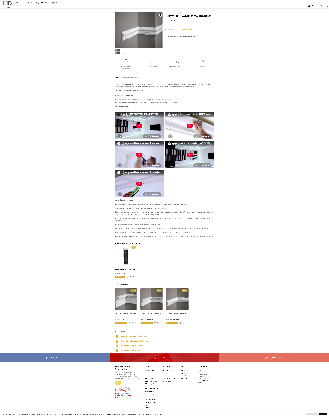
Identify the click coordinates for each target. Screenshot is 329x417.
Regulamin (165, 376)
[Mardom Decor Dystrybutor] (7, 4)
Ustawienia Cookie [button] (312, 414)
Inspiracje (29, 3)
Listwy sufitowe (149, 394)
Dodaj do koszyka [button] (120, 276)
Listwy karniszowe (150, 378)
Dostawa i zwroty (168, 370)
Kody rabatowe (167, 373)
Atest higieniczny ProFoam (131, 346)
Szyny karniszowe (150, 370)
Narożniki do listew (150, 399)
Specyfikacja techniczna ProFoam (134, 336)
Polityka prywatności (169, 378)
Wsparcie (44, 3)
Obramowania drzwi (150, 402)
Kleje (146, 405)
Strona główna (170, 13)
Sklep (22, 3)
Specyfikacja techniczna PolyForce (134, 341)
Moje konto (184, 370)
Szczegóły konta (185, 376)
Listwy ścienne (180, 13)
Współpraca (53, 3)
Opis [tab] (117, 77)
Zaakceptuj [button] (323, 414)
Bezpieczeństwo (167, 381)
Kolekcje (37, 3)
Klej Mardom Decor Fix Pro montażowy (126, 269)
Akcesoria (147, 407)
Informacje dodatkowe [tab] (130, 77)
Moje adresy (184, 378)
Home (17, 3)
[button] (160, 15)
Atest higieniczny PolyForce (131, 351)
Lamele (147, 376)
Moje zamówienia (185, 373)
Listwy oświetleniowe (151, 381)
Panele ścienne (149, 373)
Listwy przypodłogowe (151, 388)
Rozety (147, 397)
